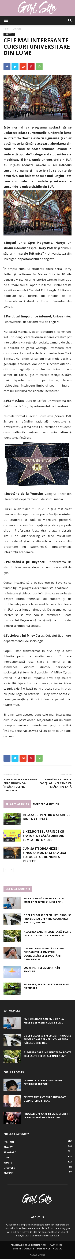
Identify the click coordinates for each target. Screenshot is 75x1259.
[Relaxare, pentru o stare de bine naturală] (12, 819)
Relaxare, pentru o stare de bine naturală (46, 817)
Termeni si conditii (22, 1248)
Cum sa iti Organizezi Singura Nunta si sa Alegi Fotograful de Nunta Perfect (44, 855)
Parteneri (56, 1245)
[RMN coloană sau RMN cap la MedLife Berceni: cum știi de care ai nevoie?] (12, 903)
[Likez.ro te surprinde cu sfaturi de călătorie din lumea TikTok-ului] (12, 836)
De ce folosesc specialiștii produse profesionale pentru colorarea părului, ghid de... (47, 918)
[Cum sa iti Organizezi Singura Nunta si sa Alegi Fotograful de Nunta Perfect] (12, 853)
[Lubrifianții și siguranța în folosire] (12, 972)
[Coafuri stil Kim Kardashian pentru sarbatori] (12, 1085)
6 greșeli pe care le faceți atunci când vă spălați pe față (56, 783)
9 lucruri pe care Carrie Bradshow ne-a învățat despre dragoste (20, 785)
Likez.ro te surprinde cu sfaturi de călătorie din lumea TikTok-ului (44, 836)
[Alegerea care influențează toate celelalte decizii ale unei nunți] (12, 936)
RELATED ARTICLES (17, 804)
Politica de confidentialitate (29, 1245)
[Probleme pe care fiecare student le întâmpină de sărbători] (12, 1118)
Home (6, 28)
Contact (58, 1248)
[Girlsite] (37, 8)
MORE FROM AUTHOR (46, 804)
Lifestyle (17, 28)
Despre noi (43, 1248)
